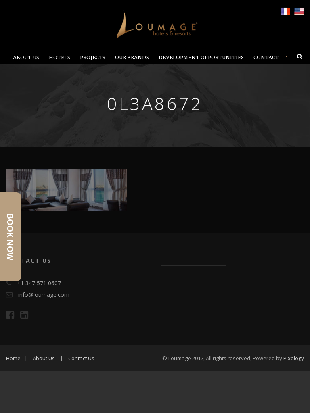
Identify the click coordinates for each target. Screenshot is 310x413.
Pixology (293, 358)
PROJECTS (92, 57)
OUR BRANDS (132, 57)
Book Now (10, 236)
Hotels (59, 57)
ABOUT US (26, 57)
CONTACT (266, 57)
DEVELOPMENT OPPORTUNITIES (201, 57)
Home (13, 358)
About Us (44, 358)
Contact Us (81, 358)
